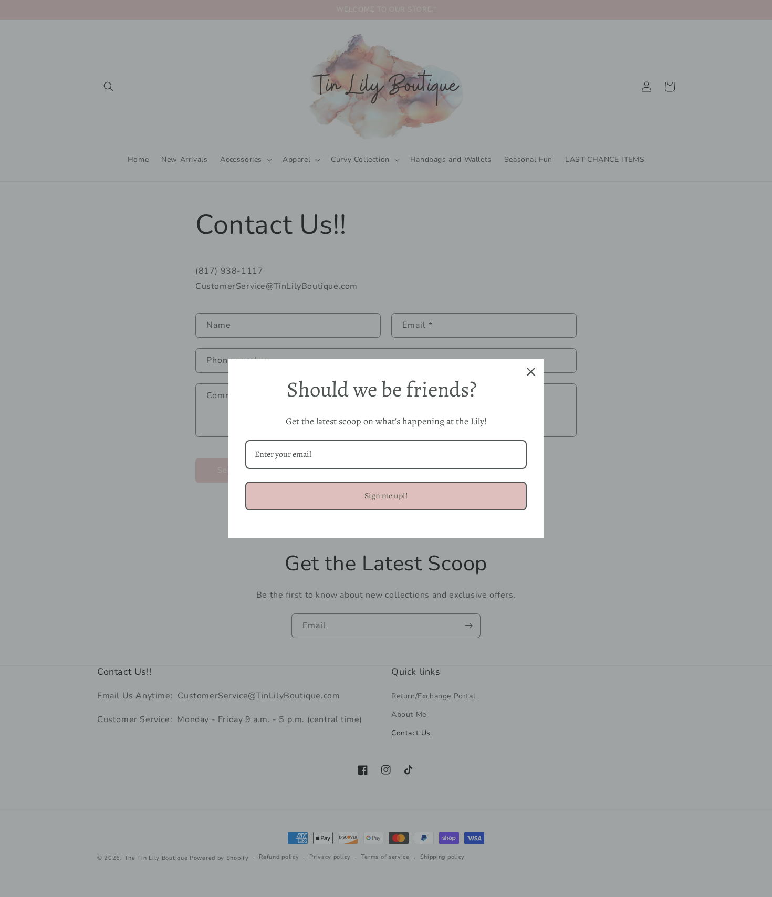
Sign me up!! (386, 496)
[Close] (531, 371)
